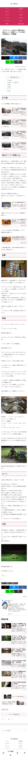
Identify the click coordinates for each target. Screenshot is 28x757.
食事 (9, 84)
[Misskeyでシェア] (23, 520)
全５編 (9, 80)
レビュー (21, 747)
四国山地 (16, 583)
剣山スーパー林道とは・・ (14, 82)
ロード (7, 745)
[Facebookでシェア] (5, 524)
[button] (18, 62)
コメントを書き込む (14, 714)
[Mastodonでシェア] (11, 520)
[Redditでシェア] (17, 524)
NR (9, 602)
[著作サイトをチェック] (9, 614)
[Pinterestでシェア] (11, 528)
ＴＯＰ (7, 741)
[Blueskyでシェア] (17, 520)
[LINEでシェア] (5, 528)
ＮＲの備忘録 (11, 753)
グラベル (4, 583)
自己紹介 (21, 741)
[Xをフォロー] (11, 614)
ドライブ (7, 747)
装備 (9, 86)
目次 (12, 77)
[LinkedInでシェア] (17, 528)
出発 (9, 91)
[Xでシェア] (5, 520)
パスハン (21, 743)
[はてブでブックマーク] (23, 524)
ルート (9, 88)
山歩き (10, 583)
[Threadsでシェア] (11, 524)
